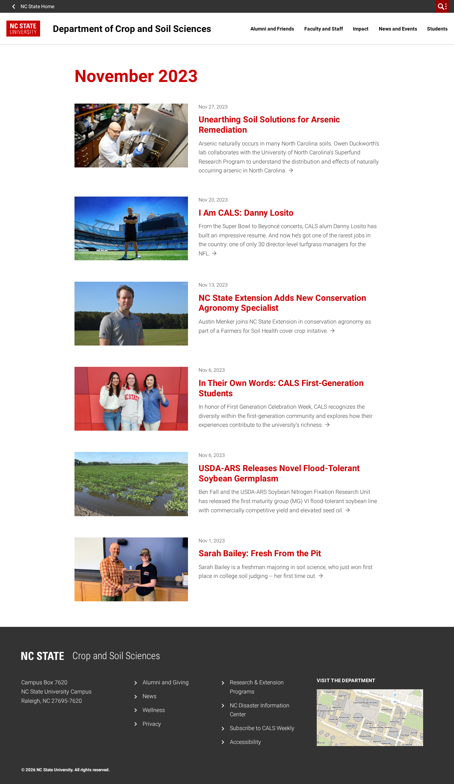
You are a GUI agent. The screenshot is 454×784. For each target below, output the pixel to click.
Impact (361, 29)
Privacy (152, 723)
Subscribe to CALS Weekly (262, 728)
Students (437, 29)
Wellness (154, 710)
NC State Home (37, 6)
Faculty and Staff (323, 29)
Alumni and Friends (272, 29)
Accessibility (245, 742)
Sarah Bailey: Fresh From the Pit (260, 553)
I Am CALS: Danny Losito (246, 213)
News (149, 696)
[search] (442, 6)
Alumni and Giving (166, 682)
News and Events (398, 29)
